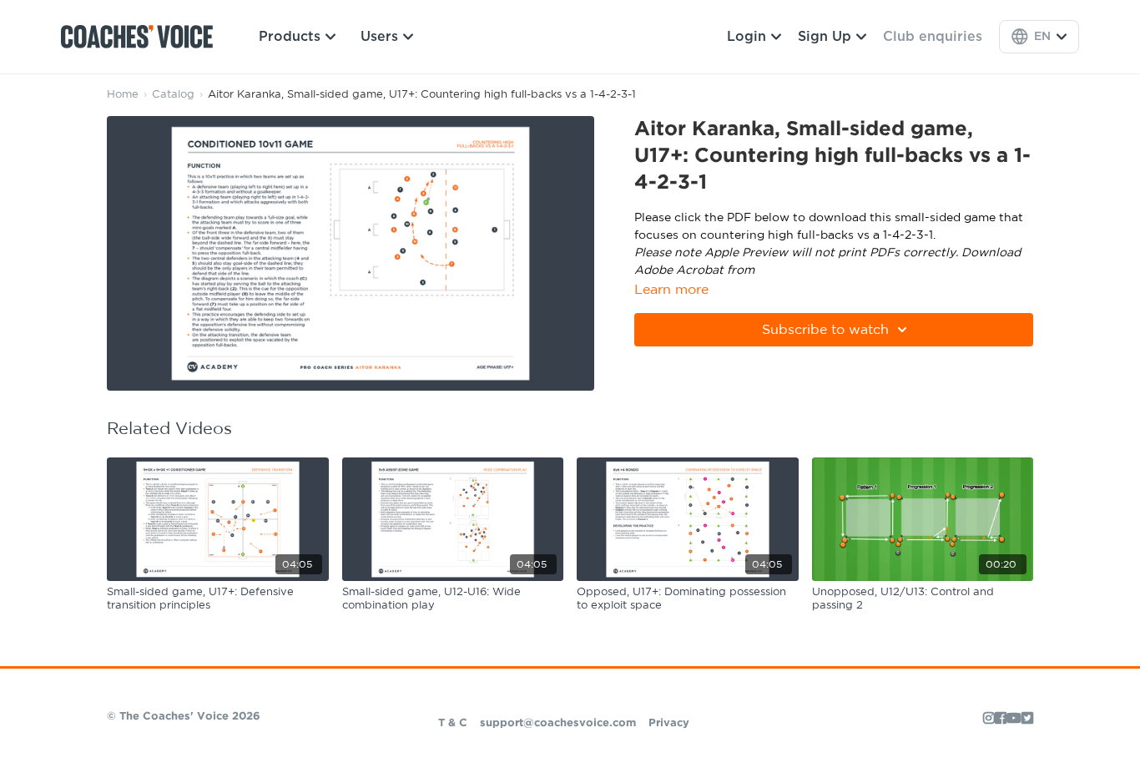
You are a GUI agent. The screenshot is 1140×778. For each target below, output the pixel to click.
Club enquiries (932, 36)
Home (123, 94)
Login (746, 36)
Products (289, 36)
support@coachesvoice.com (558, 723)
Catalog (173, 94)
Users (379, 36)
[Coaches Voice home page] (143, 36)
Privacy (668, 723)
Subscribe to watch (825, 329)
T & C (452, 723)
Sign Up (824, 36)
